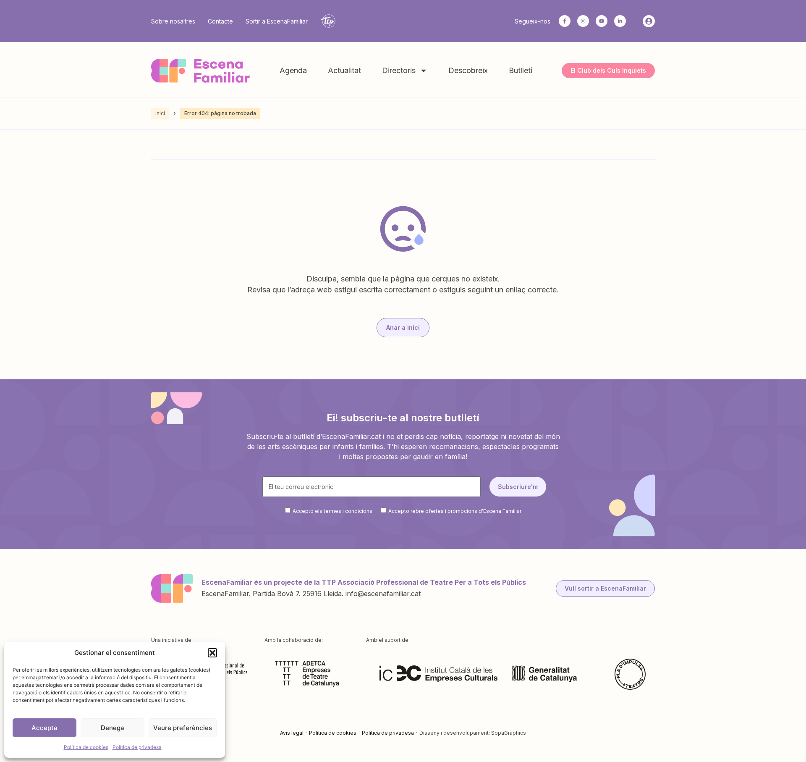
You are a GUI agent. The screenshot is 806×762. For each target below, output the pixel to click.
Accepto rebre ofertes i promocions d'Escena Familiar (454, 511)
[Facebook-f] (564, 21)
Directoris (399, 70)
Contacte (220, 21)
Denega (112, 728)
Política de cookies (86, 747)
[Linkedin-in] (620, 21)
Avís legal (292, 733)
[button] (212, 653)
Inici (160, 113)
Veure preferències (182, 728)
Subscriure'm (518, 486)
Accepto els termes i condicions (332, 511)
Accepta (44, 728)
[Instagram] (583, 21)
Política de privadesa (137, 747)
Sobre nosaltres (173, 21)
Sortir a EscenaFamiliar (277, 21)
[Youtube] (601, 21)
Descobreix (468, 70)
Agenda (293, 70)
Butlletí (520, 70)
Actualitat (344, 70)
